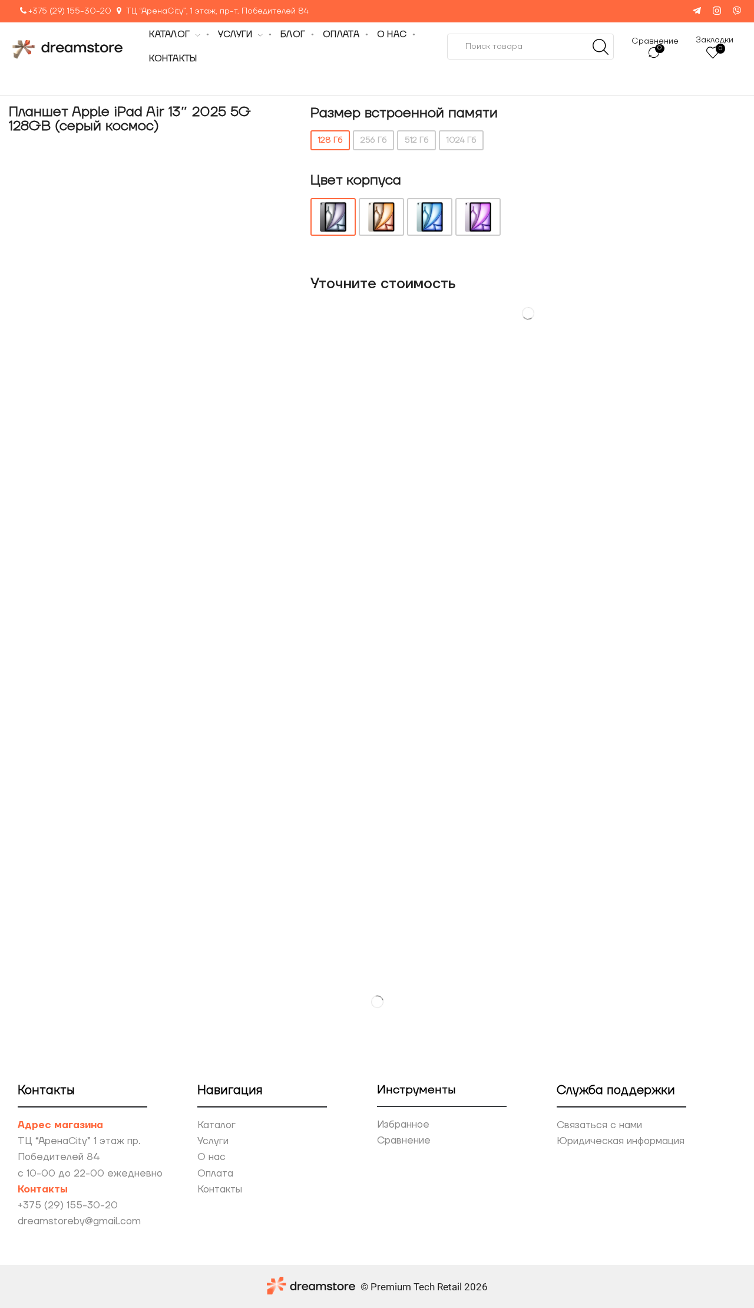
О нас (211, 1157)
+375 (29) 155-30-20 (69, 11)
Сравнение (404, 1140)
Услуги (213, 1141)
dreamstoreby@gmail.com (79, 1221)
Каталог (216, 1125)
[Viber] (737, 11)
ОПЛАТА (341, 34)
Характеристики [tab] (418, 413)
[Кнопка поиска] (600, 46)
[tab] (314, 413)
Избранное (403, 1124)
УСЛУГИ (235, 34)
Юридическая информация (620, 1141)
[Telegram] (697, 11)
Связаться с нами (599, 1125)
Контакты (219, 1189)
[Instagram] (717, 11)
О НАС (391, 34)
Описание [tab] (315, 413)
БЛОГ (292, 34)
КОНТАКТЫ (173, 58)
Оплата (215, 1173)
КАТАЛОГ (169, 34)
